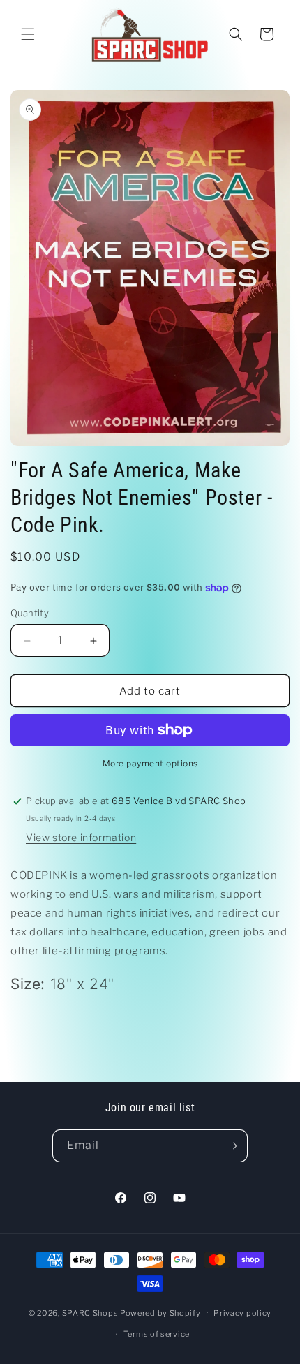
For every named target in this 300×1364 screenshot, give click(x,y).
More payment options (150, 763)
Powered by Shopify (160, 1312)
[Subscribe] (231, 1145)
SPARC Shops (90, 1312)
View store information (81, 837)
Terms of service (156, 1334)
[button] (28, 34)
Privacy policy (242, 1313)
